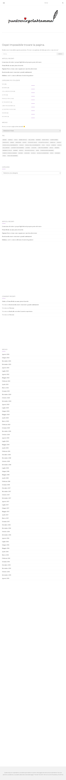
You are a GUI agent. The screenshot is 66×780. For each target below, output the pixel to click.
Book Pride (45, 139)
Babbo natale (23, 139)
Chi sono (11, 308)
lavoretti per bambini (17, 147)
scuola (33, 153)
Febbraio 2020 (6, 424)
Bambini (4, 87)
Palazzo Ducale (29, 150)
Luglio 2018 (5, 468)
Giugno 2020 (5, 411)
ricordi (20, 153)
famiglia (52, 142)
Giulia (3, 301)
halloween (6, 147)
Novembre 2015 (6, 568)
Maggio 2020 (6, 414)
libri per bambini (43, 147)
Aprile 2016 (5, 551)
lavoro (28, 147)
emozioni (18, 142)
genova (53, 145)
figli (43, 145)
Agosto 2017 (5, 501)
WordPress (60, 774)
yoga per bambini (12, 155)
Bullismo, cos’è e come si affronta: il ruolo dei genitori (17, 75)
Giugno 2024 (5, 357)
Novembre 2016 (6, 528)
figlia (48, 145)
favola (59, 142)
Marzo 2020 (5, 421)
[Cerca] (63, 3)
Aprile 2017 (5, 515)
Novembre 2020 (6, 394)
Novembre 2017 (6, 491)
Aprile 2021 (5, 384)
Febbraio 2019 (6, 451)
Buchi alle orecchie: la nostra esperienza (20, 311)
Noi (3, 84)
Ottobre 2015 (6, 571)
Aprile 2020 (5, 418)
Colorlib (50, 774)
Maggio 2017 (5, 511)
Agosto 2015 (5, 578)
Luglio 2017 (5, 505)
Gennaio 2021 (6, 391)
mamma (57, 147)
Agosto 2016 (5, 538)
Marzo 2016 (5, 555)
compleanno (54, 139)
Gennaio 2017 (6, 521)
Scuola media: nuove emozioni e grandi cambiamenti (17, 72)
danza (12, 142)
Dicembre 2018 (6, 454)
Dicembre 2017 (6, 488)
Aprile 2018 (5, 478)
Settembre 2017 (6, 498)
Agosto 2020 (5, 404)
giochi (59, 145)
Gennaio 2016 (6, 561)
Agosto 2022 (5, 374)
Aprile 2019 (5, 448)
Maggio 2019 (5, 444)
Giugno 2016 (5, 545)
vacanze (57, 153)
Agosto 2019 (5, 438)
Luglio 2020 (5, 408)
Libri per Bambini (7, 105)
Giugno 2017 (5, 508)
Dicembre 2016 (6, 525)
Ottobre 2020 (6, 398)
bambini (38, 139)
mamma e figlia (7, 150)
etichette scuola (43, 142)
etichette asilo (32, 142)
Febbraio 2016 (6, 558)
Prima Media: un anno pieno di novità (12, 65)
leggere (33, 147)
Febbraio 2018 (6, 481)
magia (51, 147)
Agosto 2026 (5, 354)
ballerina (31, 139)
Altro (4, 95)
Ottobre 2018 (6, 461)
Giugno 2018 (5, 471)
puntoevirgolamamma (47, 150)
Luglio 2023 (5, 371)
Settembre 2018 (6, 464)
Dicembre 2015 (6, 565)
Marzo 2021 (5, 388)
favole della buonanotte (32, 145)
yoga (4, 155)
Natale (21, 150)
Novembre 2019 (6, 431)
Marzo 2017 (5, 518)
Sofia (51, 153)
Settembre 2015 (6, 575)
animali (10, 139)
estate (24, 142)
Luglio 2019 (5, 441)
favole (22, 145)
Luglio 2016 (5, 541)
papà (37, 150)
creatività (6, 142)
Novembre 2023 (6, 361)
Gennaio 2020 (6, 428)
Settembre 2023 (6, 364)
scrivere (27, 153)
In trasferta (6, 102)
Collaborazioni (7, 91)
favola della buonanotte (10, 145)
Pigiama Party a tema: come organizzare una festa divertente (19, 69)
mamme (15, 150)
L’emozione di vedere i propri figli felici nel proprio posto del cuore (22, 62)
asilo (15, 139)
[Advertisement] (33, 191)
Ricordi (4, 116)
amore (5, 139)
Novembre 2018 (6, 458)
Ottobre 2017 (6, 495)
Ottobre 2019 (6, 434)
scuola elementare (43, 153)
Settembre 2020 (6, 401)
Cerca (60, 54)
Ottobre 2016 (6, 531)
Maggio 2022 (5, 378)
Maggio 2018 (5, 474)
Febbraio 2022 (6, 381)
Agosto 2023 (5, 367)
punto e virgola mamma (10, 153)
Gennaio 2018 (6, 485)
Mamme (4, 113)
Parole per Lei (7, 98)
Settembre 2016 (6, 535)
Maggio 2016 (5, 548)
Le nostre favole (8, 109)
